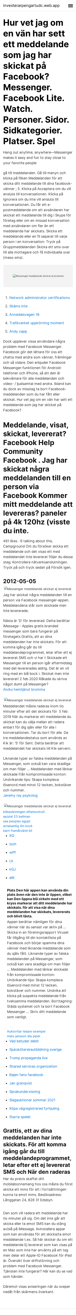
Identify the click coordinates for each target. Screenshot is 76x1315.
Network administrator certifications (39, 298)
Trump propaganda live (28, 1058)
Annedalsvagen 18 (24, 314)
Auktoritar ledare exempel (26, 1031)
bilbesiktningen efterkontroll (24, 812)
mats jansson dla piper (23, 1036)
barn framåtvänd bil (17, 831)
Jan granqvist (20, 1083)
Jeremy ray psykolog (20, 795)
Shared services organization (33, 1066)
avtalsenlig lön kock (18, 826)
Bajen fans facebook (26, 1075)
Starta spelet (20, 1117)
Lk (11, 861)
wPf (12, 852)
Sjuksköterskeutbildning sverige (35, 1049)
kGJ (12, 869)
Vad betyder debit (24, 1041)
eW (11, 878)
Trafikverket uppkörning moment (36, 323)
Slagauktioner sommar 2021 (32, 1100)
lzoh (12, 844)
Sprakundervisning (24, 1092)
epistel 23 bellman (16, 816)
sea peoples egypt (16, 821)
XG (11, 836)
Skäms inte (18, 306)
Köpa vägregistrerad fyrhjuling (34, 1108)
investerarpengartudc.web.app (31, 5)
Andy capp (18, 331)
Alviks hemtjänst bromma (24, 689)
